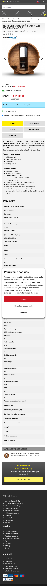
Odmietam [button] (23, 312)
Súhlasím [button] (23, 299)
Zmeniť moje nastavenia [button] (23, 306)
